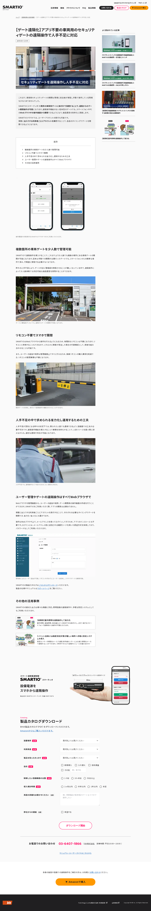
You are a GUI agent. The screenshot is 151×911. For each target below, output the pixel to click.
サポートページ (43, 588)
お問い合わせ (106, 8)
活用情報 (54, 8)
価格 (62, 8)
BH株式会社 (89, 843)
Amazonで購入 (140, 8)
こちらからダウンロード (48, 585)
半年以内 (82, 786)
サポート (142, 3)
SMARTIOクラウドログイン (124, 3)
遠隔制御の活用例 (22, 41)
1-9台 (66, 778)
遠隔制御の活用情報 (28, 17)
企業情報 (115, 903)
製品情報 (92, 8)
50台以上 (91, 778)
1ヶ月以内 (68, 786)
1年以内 (94, 786)
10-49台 (78, 778)
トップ (18, 17)
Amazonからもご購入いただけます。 (36, 730)
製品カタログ (121, 8)
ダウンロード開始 (75, 825)
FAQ (84, 8)
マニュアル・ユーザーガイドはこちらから (75, 853)
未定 (105, 786)
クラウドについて (73, 8)
